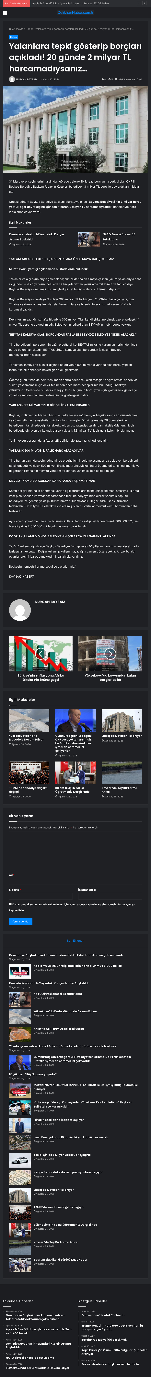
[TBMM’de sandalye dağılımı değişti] (29, 773)
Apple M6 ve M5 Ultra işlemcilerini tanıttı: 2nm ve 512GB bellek (78, 966)
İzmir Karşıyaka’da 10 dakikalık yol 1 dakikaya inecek (71, 1137)
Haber (29, 28)
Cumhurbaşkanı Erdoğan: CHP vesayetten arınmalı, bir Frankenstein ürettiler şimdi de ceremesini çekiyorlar (73, 743)
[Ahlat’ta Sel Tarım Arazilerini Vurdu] (20, 1034)
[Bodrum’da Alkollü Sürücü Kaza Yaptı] (20, 1265)
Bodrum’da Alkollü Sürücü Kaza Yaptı (60, 1260)
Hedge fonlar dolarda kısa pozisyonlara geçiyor (68, 1172)
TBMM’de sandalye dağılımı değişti (28, 790)
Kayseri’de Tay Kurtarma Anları (119, 790)
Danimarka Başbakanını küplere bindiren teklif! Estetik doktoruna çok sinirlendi (66, 955)
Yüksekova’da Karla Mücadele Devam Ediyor (26, 737)
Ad (12, 875)
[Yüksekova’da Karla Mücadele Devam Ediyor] (29, 720)
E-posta (15, 889)
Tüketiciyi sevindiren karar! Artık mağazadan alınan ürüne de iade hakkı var (63, 1046)
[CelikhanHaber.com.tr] (75, 12)
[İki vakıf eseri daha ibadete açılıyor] (20, 1125)
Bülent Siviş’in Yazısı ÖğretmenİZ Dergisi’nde (72, 790)
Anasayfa (17, 28)
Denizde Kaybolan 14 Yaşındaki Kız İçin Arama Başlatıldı (65, 3)
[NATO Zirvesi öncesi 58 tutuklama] (89, 239)
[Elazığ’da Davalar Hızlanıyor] (122, 720)
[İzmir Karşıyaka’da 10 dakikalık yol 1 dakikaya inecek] (20, 1142)
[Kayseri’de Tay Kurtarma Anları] (122, 773)
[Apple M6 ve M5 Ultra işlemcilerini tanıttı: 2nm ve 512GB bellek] (20, 971)
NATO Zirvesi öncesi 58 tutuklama (58, 994)
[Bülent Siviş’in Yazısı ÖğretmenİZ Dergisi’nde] (75, 773)
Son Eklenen (75, 940)
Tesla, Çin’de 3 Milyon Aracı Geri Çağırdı (62, 1155)
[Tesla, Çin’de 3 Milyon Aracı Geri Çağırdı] (20, 1160)
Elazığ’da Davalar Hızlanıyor (122, 736)
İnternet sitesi (87, 889)
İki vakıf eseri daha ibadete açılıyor (59, 1120)
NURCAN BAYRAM (26, 79)
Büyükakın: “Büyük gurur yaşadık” (33, 1074)
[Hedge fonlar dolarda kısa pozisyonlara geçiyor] (20, 1177)
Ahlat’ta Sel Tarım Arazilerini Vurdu (59, 1029)
